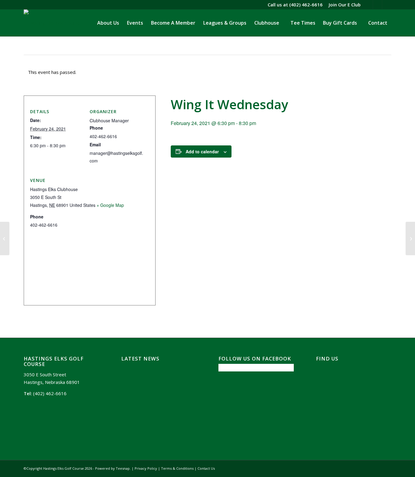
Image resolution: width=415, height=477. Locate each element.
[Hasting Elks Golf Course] (52, 22)
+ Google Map (110, 205)
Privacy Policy (146, 468)
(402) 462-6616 (306, 5)
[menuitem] (343, 4)
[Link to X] (368, 4)
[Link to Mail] (386, 4)
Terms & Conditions (177, 468)
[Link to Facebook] (377, 4)
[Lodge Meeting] (4, 238)
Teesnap (123, 468)
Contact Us (206, 468)
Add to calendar (202, 151)
